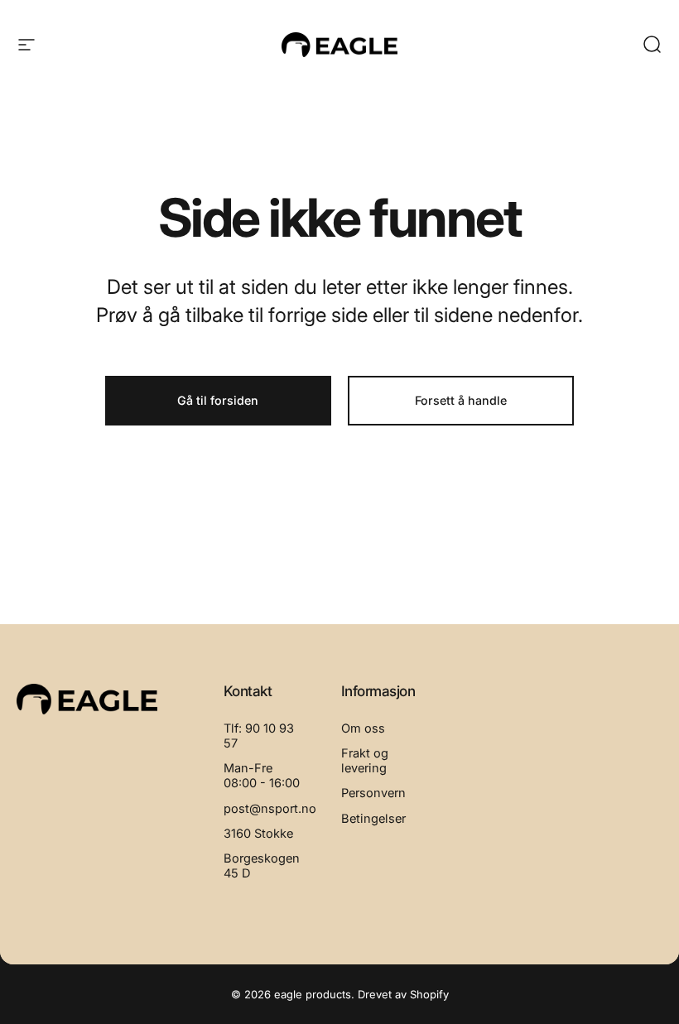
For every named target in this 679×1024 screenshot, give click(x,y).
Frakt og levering (364, 761)
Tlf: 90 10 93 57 (259, 736)
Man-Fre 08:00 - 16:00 (262, 776)
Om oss (363, 728)
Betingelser (373, 818)
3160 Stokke (258, 833)
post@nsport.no (270, 808)
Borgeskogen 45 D (262, 866)
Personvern (373, 793)
